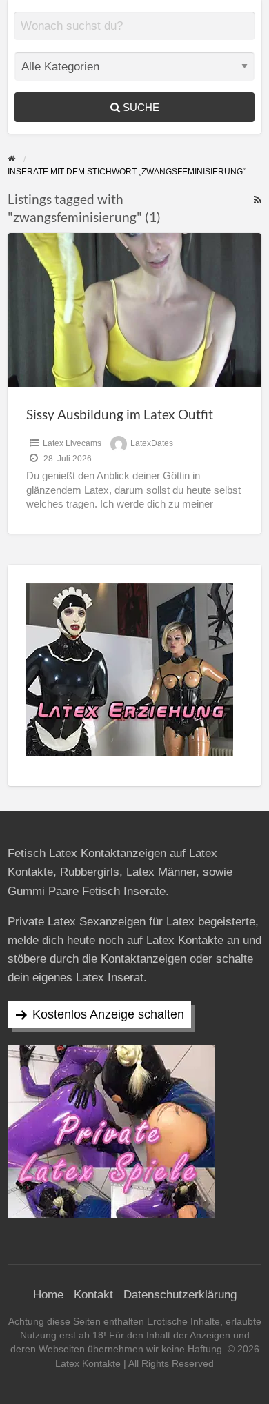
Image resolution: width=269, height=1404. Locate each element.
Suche (139, 107)
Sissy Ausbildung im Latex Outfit (119, 414)
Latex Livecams (72, 443)
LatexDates (151, 443)
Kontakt (93, 1294)
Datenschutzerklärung (180, 1294)
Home (48, 1294)
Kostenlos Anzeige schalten (108, 1014)
